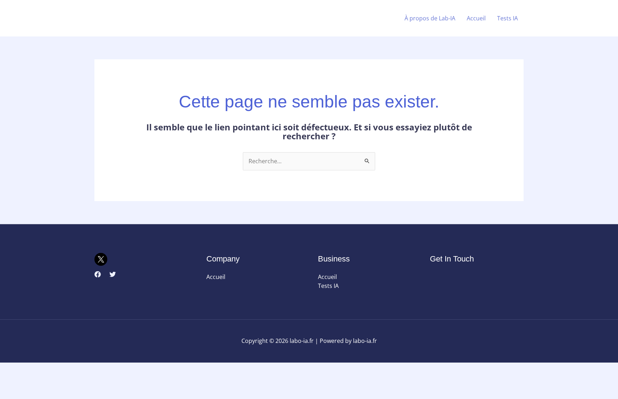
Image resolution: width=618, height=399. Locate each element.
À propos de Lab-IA (429, 18)
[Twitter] (112, 274)
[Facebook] (97, 274)
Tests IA (507, 18)
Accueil (476, 18)
